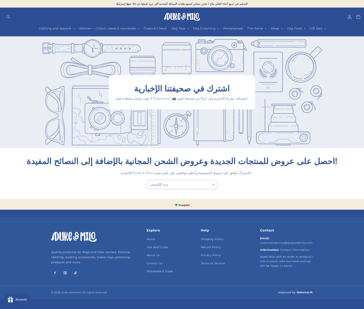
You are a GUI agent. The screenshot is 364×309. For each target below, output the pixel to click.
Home (151, 239)
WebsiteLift (305, 292)
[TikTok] (75, 273)
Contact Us (154, 263)
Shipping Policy (212, 239)
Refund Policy (211, 247)
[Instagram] (65, 273)
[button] (8, 17)
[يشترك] (213, 184)
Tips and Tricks (157, 247)
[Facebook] (54, 273)
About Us (153, 255)
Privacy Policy (211, 255)
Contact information (295, 250)
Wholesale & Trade (160, 271)
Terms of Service (213, 263)
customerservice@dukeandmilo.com (286, 243)
